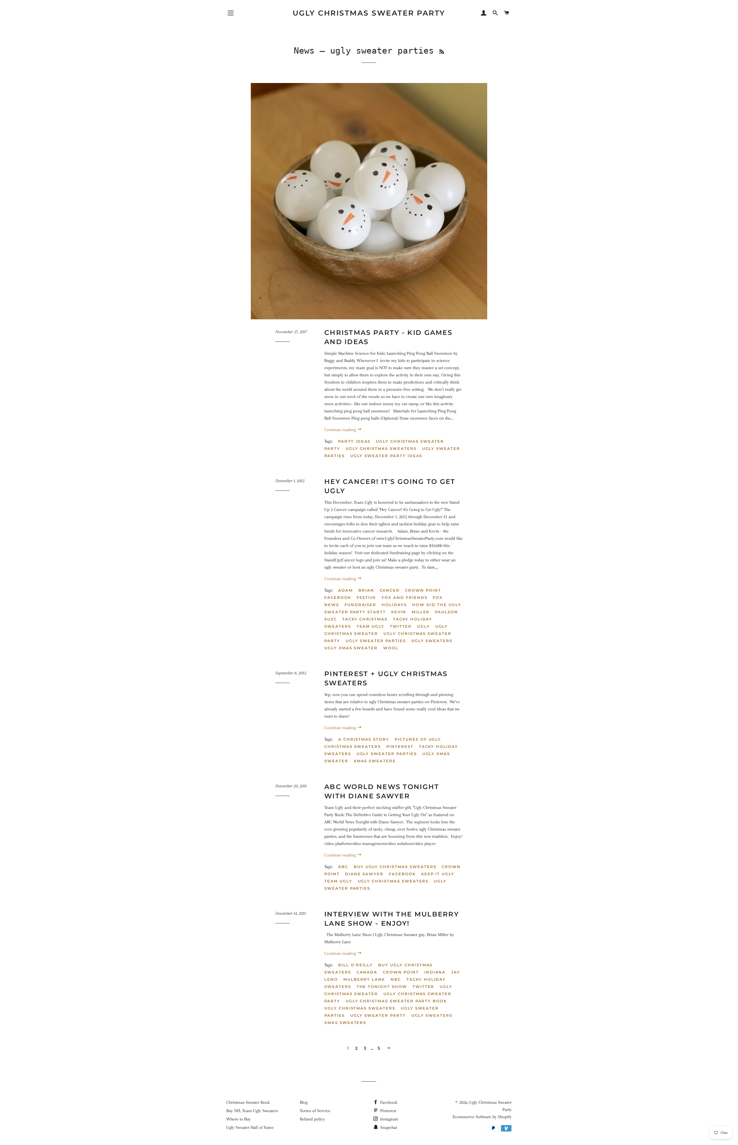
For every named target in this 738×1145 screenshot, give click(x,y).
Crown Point (423, 590)
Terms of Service (315, 1110)
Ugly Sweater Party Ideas (386, 455)
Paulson (446, 612)
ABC (343, 866)
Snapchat (388, 1127)
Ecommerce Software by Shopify (482, 1116)
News (304, 51)
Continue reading (340, 429)
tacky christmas (364, 619)
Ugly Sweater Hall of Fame (250, 1127)
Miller (421, 612)
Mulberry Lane (364, 979)
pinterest (399, 746)
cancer (390, 590)
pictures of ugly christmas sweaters (382, 743)
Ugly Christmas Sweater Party (369, 13)
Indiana (435, 972)
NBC (396, 979)
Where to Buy (238, 1119)
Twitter (401, 626)
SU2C (330, 619)
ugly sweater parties (376, 640)
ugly (423, 626)
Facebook (337, 597)
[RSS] (441, 52)
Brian (366, 590)
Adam (345, 590)
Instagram (388, 1119)
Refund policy (312, 1119)
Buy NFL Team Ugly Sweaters (252, 1110)
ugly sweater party (378, 1015)
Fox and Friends (404, 597)
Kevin (398, 612)
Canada (367, 972)
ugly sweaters (431, 640)
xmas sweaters (375, 761)
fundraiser (360, 604)
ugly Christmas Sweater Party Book (396, 1001)
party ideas (354, 441)
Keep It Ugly (437, 874)
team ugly (371, 626)
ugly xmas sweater (351, 648)
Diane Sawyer (364, 874)
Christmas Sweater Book (248, 1102)
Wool (390, 648)
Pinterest (387, 1110)
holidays (394, 604)
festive (366, 597)
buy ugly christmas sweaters (395, 866)
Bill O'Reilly (355, 965)
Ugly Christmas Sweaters (381, 448)
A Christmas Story (363, 739)
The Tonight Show (382, 986)
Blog (304, 1102)
